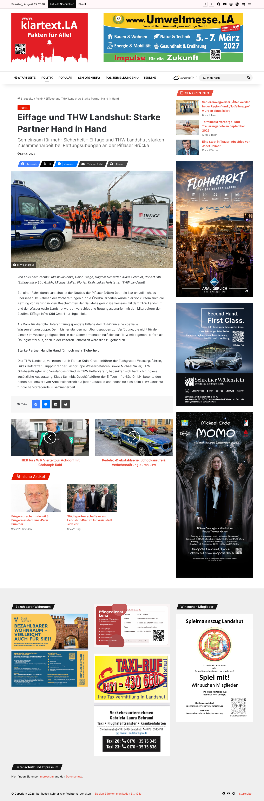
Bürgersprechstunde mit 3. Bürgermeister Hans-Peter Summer (30, 520)
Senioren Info (89, 77)
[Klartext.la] (49, 38)
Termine (150, 77)
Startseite (27, 77)
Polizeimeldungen (121, 77)
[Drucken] (65, 404)
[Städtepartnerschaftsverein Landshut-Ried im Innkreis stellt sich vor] (92, 498)
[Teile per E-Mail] (56, 404)
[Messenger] (46, 404)
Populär (65, 77)
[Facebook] (36, 404)
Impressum (47, 776)
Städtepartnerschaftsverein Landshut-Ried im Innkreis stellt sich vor (89, 520)
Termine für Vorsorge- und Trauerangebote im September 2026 (223, 126)
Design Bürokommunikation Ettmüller (119, 793)
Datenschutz (74, 776)
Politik (47, 77)
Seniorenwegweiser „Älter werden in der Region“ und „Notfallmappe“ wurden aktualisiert (226, 106)
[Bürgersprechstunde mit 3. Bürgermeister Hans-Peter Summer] (36, 498)
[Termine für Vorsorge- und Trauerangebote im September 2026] (187, 127)
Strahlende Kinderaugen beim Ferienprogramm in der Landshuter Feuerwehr (127, 4)
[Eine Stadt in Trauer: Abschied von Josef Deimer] (187, 147)
